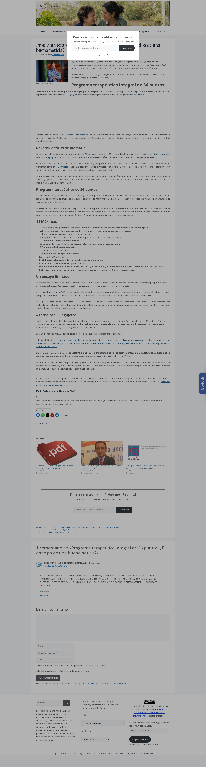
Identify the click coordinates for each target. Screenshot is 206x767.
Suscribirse (127, 48)
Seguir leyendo (103, 55)
